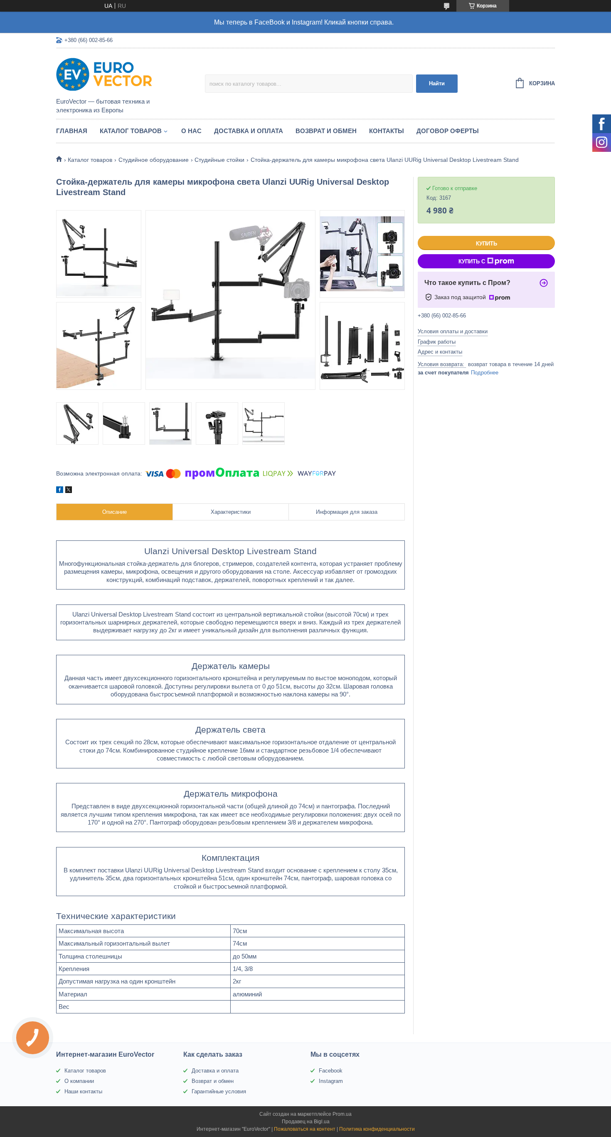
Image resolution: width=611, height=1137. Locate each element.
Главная (71, 131)
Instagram (331, 1081)
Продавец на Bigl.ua (306, 1122)
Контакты (386, 131)
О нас (191, 131)
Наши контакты (83, 1091)
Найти (437, 83)
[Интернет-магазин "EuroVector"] (129, 73)
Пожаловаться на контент (304, 1129)
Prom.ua (342, 1114)
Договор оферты (447, 131)
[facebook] (59, 491)
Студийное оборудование (153, 159)
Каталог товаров (131, 131)
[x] (68, 491)
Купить (486, 243)
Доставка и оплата (248, 131)
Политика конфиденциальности (377, 1129)
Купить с (471, 261)
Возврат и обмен (326, 131)
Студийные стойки (219, 159)
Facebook (330, 1071)
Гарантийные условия (219, 1091)
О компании (79, 1081)
